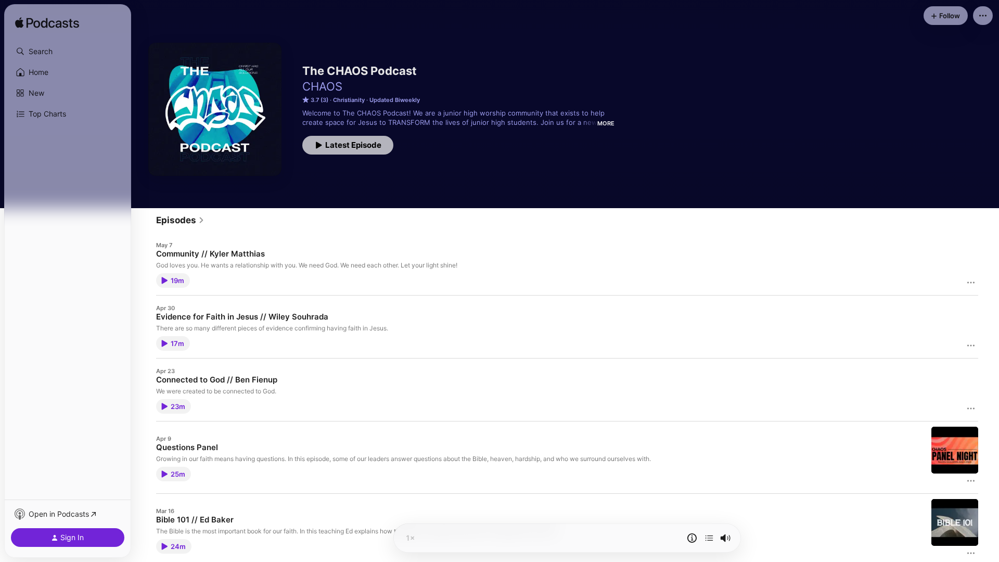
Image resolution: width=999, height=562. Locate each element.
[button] (67, 51)
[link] (180, 220)
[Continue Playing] (709, 538)
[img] (47, 23)
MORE (605, 123)
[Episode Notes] (692, 538)
